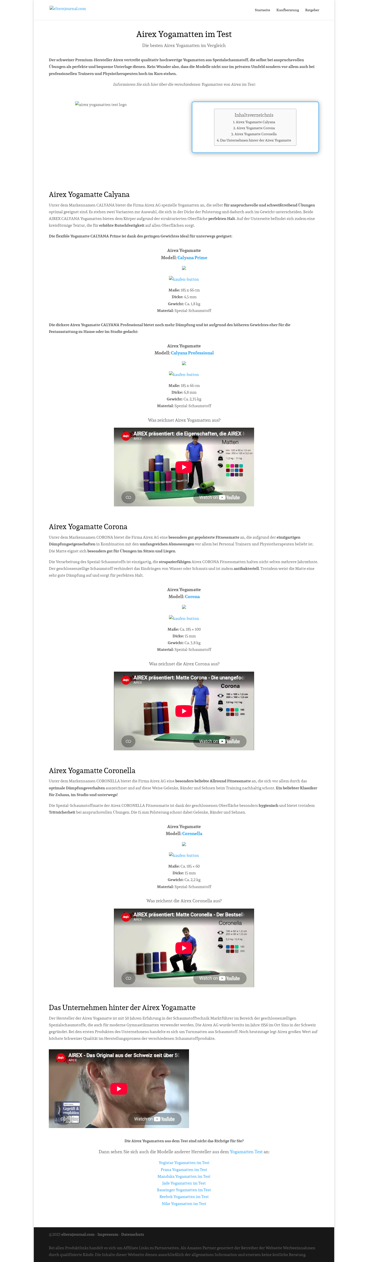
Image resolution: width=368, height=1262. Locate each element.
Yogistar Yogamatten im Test (184, 1163)
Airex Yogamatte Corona (256, 128)
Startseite (262, 10)
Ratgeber (312, 10)
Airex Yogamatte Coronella (256, 134)
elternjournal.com (78, 1234)
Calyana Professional (192, 352)
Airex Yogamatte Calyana (255, 122)
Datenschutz (132, 1234)
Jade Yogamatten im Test (184, 1183)
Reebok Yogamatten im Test (184, 1197)
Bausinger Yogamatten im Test (184, 1190)
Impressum (107, 1234)
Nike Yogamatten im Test (184, 1204)
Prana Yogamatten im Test (184, 1170)
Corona (192, 596)
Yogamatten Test (246, 1151)
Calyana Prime (192, 257)
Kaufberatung (287, 10)
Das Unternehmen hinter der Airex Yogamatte (255, 140)
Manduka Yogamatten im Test (184, 1176)
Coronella (192, 833)
